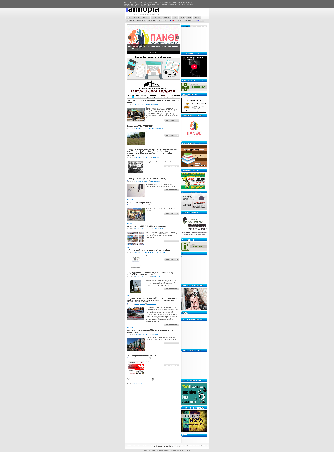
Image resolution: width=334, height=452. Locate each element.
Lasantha (166, 450)
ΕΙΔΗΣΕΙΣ (151, 128)
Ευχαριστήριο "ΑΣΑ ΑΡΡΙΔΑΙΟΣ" (140, 126)
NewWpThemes (151, 450)
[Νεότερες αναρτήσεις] (128, 380)
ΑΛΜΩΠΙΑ (137, 104)
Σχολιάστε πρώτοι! (155, 104)
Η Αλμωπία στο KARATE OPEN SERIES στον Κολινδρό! (146, 226)
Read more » (130, 123)
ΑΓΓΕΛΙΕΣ (203, 26)
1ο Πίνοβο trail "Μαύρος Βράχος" (139, 202)
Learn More (201, 4)
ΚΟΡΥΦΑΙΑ (185, 26)
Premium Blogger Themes (173, 450)
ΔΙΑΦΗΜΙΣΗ (194, 26)
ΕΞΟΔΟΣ (152, 252)
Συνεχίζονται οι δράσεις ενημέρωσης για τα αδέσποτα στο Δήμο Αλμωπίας (153, 101)
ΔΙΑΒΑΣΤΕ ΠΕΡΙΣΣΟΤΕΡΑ (172, 120)
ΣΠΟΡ (146, 205)
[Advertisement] (194, 39)
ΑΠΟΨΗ (142, 128)
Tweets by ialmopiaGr (186, 438)
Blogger (178, 446)
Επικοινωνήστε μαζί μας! (137, 48)
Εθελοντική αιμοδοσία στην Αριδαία (141, 355)
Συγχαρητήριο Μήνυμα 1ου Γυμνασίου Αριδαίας (146, 179)
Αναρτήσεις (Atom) (138, 383)
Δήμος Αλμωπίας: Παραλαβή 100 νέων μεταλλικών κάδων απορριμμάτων (150, 331)
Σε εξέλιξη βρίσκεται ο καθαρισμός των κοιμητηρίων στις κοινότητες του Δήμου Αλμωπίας (150, 273)
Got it (208, 4)
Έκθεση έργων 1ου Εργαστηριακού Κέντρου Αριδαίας (148, 250)
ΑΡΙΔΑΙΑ (142, 104)
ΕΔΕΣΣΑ (147, 104)
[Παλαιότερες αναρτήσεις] (178, 380)
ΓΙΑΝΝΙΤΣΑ (142, 304)
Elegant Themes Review (185, 450)
